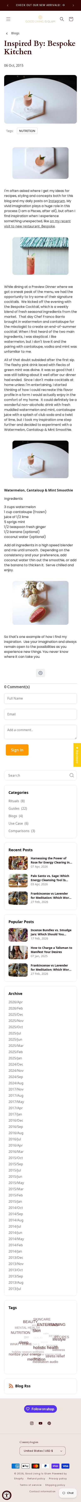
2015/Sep (16, 1164)
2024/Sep (16, 1077)
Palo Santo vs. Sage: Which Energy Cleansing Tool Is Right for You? (50, 878)
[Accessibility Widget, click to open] (6, 1495)
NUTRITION (27, 131)
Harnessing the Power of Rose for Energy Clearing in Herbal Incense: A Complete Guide (51, 860)
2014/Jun (15, 1233)
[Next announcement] (73, 5)
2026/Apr (16, 1002)
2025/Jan (15, 1058)
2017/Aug (16, 1095)
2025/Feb (16, 1052)
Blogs (15, 33)
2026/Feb (16, 1008)
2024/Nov (16, 1070)
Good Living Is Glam (38, 1473)
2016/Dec (16, 1120)
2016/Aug (16, 1133)
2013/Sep (16, 1276)
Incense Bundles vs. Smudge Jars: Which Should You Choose (51, 932)
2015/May (16, 1183)
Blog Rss (23, 1385)
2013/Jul (15, 1289)
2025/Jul (15, 1033)
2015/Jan (15, 1201)
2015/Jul (15, 1170)
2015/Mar (16, 1189)
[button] (8, 19)
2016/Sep (16, 1127)
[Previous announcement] (7, 5)
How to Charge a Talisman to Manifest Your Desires (51, 950)
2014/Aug (16, 1220)
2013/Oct (16, 1270)
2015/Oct (16, 1158)
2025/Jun (15, 1039)
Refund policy (36, 1478)
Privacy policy (58, 1478)
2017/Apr (16, 1108)
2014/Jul (15, 1226)
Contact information (42, 1491)
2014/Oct (16, 1208)
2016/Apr (16, 1145)
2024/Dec (16, 1064)
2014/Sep (16, 1214)
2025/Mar (16, 1046)
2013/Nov (16, 1264)
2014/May (16, 1239)
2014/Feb (16, 1245)
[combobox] (40, 775)
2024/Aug (16, 1083)
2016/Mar (16, 1152)
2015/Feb (16, 1195)
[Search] (71, 775)
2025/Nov (16, 1021)
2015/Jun (15, 1176)
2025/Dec (16, 1014)
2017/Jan (15, 1114)
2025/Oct (16, 1027)
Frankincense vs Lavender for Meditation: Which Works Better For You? (51, 896)
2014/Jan (15, 1251)
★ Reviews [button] (77, 754)
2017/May (16, 1102)
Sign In (17, 749)
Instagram (57, 201)
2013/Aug (16, 1282)
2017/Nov (16, 1089)
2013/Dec (16, 1257)
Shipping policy (55, 1485)
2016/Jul (15, 1139)
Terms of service (30, 1485)
